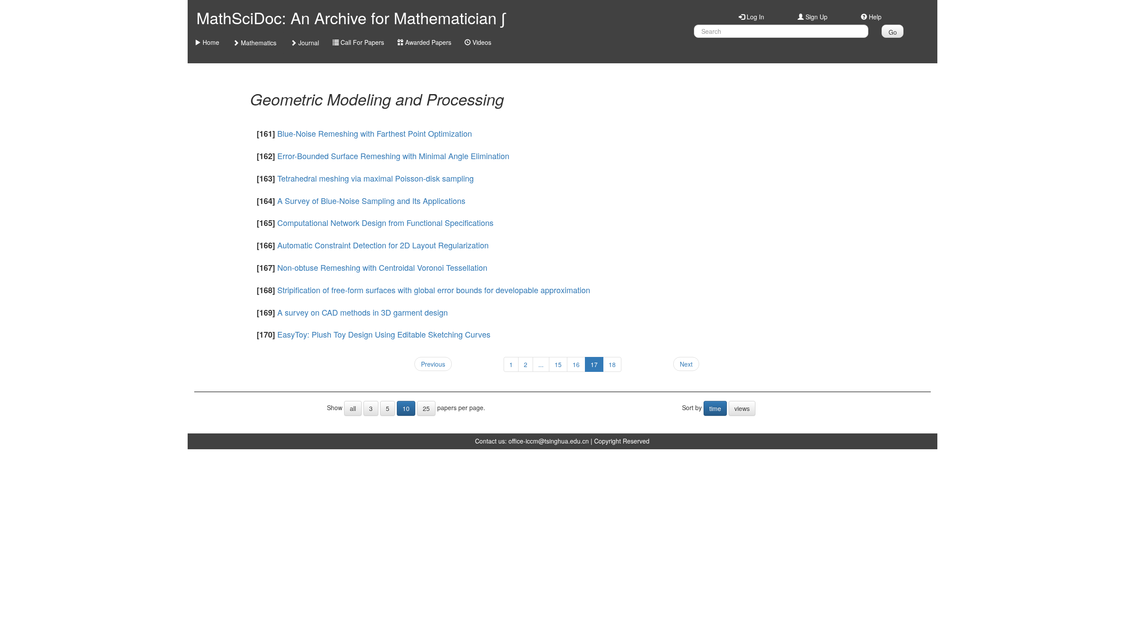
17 (594, 364)
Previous (433, 364)
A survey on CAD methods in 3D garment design (362, 312)
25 (426, 408)
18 (612, 364)
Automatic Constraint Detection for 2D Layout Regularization (383, 245)
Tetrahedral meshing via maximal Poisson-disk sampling (375, 178)
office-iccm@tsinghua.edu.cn (548, 441)
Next (686, 364)
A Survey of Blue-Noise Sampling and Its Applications (371, 200)
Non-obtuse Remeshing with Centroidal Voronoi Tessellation (382, 267)
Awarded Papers (427, 42)
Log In (754, 16)
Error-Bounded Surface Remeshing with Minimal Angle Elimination (393, 155)
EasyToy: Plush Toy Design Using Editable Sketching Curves (383, 334)
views (742, 408)
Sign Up (815, 16)
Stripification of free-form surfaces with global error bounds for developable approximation (433, 289)
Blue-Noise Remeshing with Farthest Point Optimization (374, 133)
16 (576, 364)
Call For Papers (361, 42)
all (353, 408)
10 (406, 408)
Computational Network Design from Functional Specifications (385, 222)
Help (874, 16)
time (715, 408)
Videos (481, 42)
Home (210, 42)
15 (558, 364)
